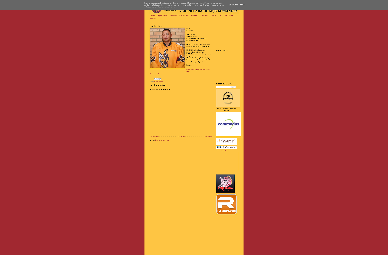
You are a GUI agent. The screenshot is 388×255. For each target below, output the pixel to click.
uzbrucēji (161, 81)
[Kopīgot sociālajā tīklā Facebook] (160, 79)
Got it (242, 5)
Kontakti (153, 18)
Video (220, 15)
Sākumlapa (181, 136)
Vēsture (213, 15)
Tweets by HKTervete (223, 151)
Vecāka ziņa (208, 136)
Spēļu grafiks (162, 15)
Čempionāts (183, 15)
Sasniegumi (204, 15)
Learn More (233, 5)
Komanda (173, 15)
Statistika (193, 15)
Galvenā (153, 15)
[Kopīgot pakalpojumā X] (159, 79)
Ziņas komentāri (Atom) (162, 140)
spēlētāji (156, 81)
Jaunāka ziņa (154, 136)
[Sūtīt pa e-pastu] (155, 79)
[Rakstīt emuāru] (157, 79)
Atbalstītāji (229, 15)
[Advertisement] (228, 36)
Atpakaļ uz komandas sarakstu (157, 73)
